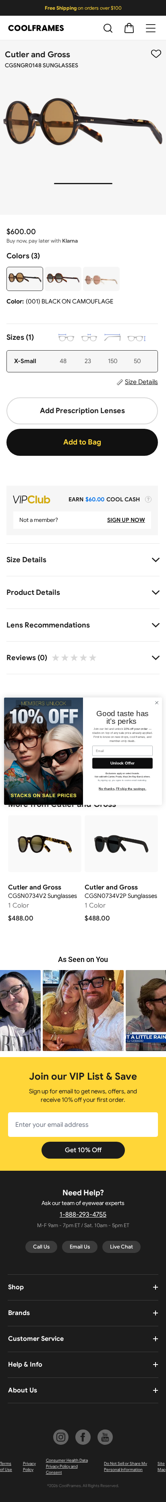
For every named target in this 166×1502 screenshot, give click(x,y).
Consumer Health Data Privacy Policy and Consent (67, 1466)
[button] (83, 1010)
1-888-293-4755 (83, 1215)
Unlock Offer (122, 763)
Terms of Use (6, 1466)
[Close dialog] (156, 702)
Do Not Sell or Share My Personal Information (125, 1466)
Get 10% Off (83, 1150)
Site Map (162, 1466)
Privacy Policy (29, 1466)
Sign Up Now (126, 520)
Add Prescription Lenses (82, 410)
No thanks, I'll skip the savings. (122, 789)
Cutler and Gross (37, 55)
